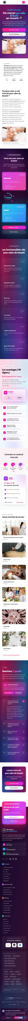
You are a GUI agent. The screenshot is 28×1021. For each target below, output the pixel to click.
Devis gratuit (18, 695)
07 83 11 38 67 (14, 821)
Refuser (8, 1017)
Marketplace (5, 881)
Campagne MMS (6, 910)
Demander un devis (14, 29)
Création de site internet (8, 867)
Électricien (17, 972)
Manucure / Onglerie (16, 979)
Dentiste (17, 982)
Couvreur (11, 972)
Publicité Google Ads (7, 901)
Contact (17, 1002)
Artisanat (5, 919)
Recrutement (23, 1002)
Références (9, 1002)
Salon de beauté (7, 979)
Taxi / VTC (6, 974)
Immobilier (5, 933)
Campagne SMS (6, 908)
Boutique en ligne (6, 928)
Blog (14, 1002)
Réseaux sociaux (6, 913)
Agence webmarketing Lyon (9, 963)
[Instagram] (16, 859)
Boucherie (19, 974)
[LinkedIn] (10, 859)
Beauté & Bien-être (7, 926)
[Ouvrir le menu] (23, 2)
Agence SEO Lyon (16, 956)
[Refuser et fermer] (25, 1010)
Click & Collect (6, 876)
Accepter (20, 1017)
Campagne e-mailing (7, 906)
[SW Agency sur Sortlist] (14, 946)
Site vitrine (5, 872)
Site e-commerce (6, 874)
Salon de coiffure (13, 977)
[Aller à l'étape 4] (15, 471)
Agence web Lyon (8, 956)
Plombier (6, 972)
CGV (18, 1005)
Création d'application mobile (9, 888)
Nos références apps (7, 894)
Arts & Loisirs (6, 924)
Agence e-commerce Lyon (9, 961)
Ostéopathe (7, 984)
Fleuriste (6, 977)
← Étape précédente (8, 504)
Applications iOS (6, 890)
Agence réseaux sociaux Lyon (10, 966)
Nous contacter (14, 232)
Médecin (12, 982)
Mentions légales (12, 1005)
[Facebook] (13, 859)
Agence (3, 1002)
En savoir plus (13, 1014)
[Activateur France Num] (8, 946)
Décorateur (7, 982)
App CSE (12, 984)
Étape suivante (19, 504)
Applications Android (7, 892)
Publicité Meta (6, 904)
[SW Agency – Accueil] (4, 2)
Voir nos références (14, 34)
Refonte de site (6, 879)
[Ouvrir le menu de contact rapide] (25, 1018)
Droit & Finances (6, 931)
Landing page (6, 870)
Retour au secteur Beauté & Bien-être (12, 657)
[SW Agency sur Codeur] (20, 946)
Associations (6, 922)
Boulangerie (12, 974)
